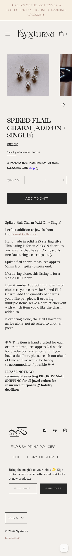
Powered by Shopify (12, 538)
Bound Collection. (24, 234)
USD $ (13, 518)
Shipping (11, 152)
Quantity (13, 180)
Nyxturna (22, 531)
